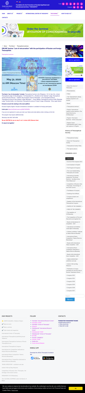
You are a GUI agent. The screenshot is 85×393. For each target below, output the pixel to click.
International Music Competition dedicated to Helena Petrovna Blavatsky (73, 249)
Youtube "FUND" (36, 339)
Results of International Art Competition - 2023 (73, 222)
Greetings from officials (73, 193)
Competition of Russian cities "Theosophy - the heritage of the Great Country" (74, 185)
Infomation (70, 158)
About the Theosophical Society (72, 141)
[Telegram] (74, 3)
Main (3, 13)
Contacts (5, 17)
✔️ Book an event (6, 324)
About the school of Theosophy (71, 86)
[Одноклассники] (67, 3)
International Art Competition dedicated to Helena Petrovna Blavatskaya (13, 350)
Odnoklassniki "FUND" (37, 332)
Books (68, 103)
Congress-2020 (71, 281)
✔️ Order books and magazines (10, 330)
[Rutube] (81, 3)
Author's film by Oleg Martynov (72, 264)
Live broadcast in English (73, 164)
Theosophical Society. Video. (74, 145)
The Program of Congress (73, 168)
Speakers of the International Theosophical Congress (74, 202)
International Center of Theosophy (37, 13)
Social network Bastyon (38, 343)
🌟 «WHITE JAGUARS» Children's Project (12, 321)
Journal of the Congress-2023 (74, 161)
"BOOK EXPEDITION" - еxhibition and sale (72, 260)
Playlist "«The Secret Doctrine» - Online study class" (74, 118)
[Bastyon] (78, 3)
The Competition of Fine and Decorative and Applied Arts (74, 218)
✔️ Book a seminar (7, 327)
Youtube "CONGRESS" (37, 337)
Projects (19, 13)
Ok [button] (75, 388)
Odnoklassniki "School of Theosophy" (41, 334)
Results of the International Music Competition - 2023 (73, 255)
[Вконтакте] (63, 3)
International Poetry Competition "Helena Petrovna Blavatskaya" (74, 238)
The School (54, 13)
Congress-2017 (71, 290)
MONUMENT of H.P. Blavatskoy (10, 375)
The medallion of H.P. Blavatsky (71, 213)
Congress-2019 (71, 284)
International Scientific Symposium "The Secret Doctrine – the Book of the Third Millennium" (73, 178)
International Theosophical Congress (11, 346)
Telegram (34, 326)
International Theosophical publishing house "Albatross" (13, 337)
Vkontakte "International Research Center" (43, 321)
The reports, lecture (72, 149)
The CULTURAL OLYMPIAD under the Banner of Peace (14, 379)
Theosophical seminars (73, 106)
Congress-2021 (71, 278)
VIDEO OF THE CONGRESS (73, 209)
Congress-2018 (71, 287)
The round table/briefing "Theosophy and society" (73, 171)
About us (10, 13)
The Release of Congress (73, 190)
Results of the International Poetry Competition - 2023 (73, 243)
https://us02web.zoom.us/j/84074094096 (19, 109)
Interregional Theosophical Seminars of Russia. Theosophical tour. (14, 342)
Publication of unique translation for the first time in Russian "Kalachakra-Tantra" (74, 270)
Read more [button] (14, 390)
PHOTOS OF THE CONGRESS (74, 206)
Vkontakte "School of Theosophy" (40, 324)
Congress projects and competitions (72, 197)
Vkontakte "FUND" (37, 322)
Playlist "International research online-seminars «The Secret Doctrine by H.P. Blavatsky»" (74, 112)
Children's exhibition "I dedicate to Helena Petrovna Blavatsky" (74, 232)
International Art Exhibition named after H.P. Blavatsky (73, 227)
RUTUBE (34, 335)
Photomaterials (71, 91)
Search (71, 299)
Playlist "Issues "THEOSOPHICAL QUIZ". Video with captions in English (73, 124)
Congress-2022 (71, 275)
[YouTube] (70, 3)
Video (68, 94)
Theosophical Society (72, 138)
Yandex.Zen (35, 341)
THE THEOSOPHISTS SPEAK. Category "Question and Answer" (73, 98)
